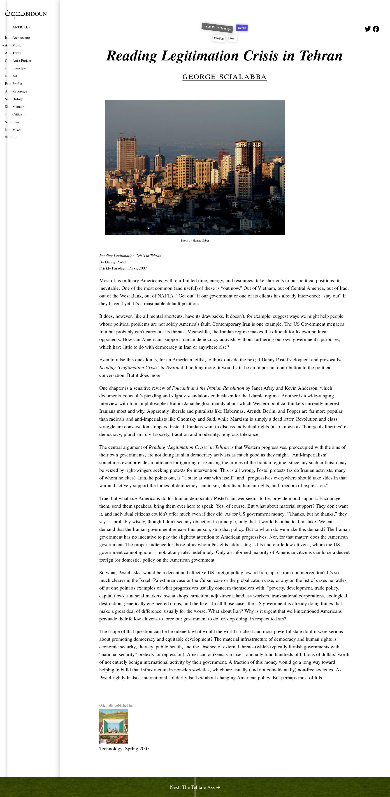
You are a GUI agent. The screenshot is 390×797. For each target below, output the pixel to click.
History (17, 98)
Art (14, 75)
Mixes (16, 129)
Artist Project (21, 60)
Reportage (19, 91)
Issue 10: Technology (217, 27)
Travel (16, 52)
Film (15, 122)
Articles (21, 27)
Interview (19, 68)
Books (242, 28)
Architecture (21, 37)
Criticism (18, 114)
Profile (17, 83)
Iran (233, 38)
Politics (219, 38)
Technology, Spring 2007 (124, 748)
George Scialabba (224, 75)
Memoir (18, 106)
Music (16, 45)
